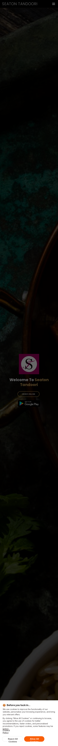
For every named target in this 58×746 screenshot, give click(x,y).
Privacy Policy (6, 731)
